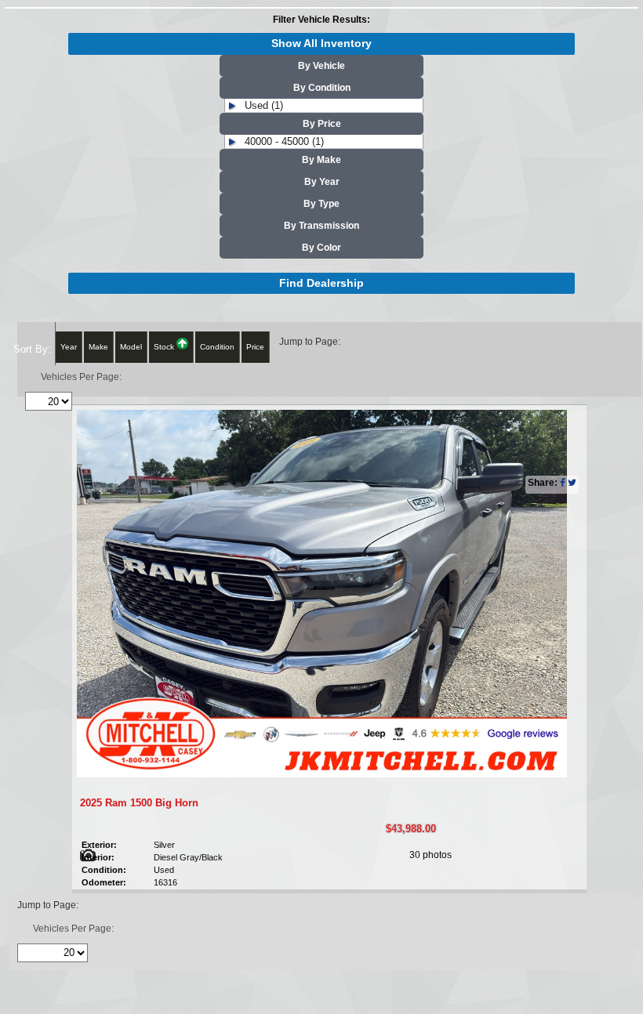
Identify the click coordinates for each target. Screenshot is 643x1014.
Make (98, 346)
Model (131, 346)
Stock (165, 346)
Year (68, 346)
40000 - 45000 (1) (284, 141)
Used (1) (264, 105)
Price (255, 346)
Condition (217, 346)
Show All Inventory (321, 43)
